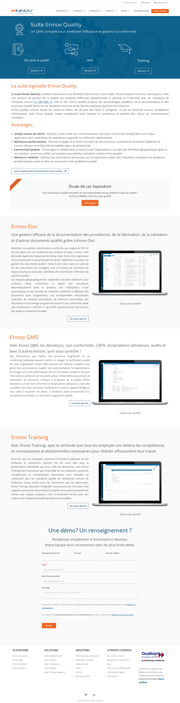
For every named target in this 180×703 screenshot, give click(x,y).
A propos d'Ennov (119, 650)
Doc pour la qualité (36, 60)
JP (167, 2)
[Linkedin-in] (94, 694)
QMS (90, 60)
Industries (94, 10)
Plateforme (61, 10)
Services (110, 10)
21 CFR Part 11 (43, 102)
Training (143, 60)
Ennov (124, 10)
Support (146, 2)
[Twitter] (86, 694)
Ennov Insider (160, 11)
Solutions (77, 10)
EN (164, 2)
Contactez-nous (131, 2)
